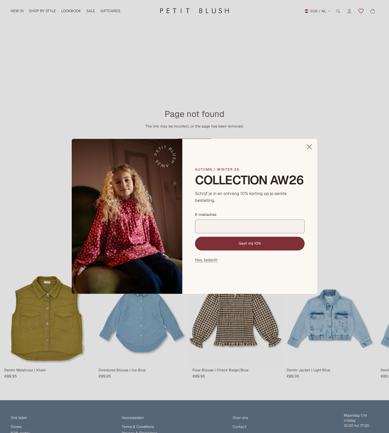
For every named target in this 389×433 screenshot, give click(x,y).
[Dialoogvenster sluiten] (309, 147)
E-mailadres (205, 214)
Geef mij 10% (250, 243)
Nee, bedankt (206, 259)
